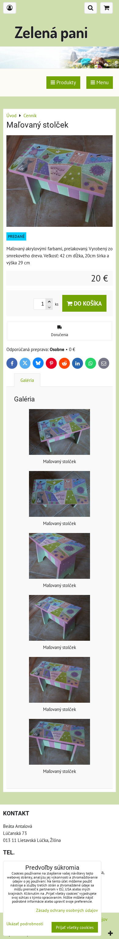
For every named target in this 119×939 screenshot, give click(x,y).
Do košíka (87, 303)
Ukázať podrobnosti (24, 923)
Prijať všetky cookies (75, 927)
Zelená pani (51, 32)
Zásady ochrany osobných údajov (67, 910)
